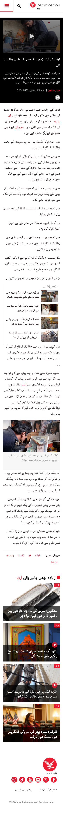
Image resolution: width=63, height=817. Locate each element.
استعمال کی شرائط (48, 790)
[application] (31, 36)
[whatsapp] (14, 780)
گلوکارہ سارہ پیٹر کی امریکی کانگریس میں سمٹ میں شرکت (32, 734)
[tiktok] (22, 780)
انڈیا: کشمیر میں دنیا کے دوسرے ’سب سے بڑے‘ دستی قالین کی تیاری (32, 694)
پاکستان (10, 555)
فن (29, 555)
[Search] (19, 6)
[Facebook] (54, 780)
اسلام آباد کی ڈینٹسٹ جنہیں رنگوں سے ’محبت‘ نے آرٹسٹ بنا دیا (22, 321)
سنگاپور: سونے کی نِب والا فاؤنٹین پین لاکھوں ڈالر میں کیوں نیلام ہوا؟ (32, 613)
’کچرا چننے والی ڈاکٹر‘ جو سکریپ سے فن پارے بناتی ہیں (23, 308)
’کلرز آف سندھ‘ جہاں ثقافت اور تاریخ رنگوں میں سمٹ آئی (32, 654)
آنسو (23, 384)
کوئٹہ (37, 555)
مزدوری (54, 561)
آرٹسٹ (21, 555)
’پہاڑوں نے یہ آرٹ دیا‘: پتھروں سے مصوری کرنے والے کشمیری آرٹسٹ (22, 294)
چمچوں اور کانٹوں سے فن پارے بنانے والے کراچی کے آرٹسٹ (24, 335)
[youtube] (30, 780)
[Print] (57, 97)
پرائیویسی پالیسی (23, 790)
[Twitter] (46, 780)
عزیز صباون (53, 90)
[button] (31, 36)
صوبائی (18, 127)
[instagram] (38, 780)
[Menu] (6, 6)
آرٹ (19, 578)
